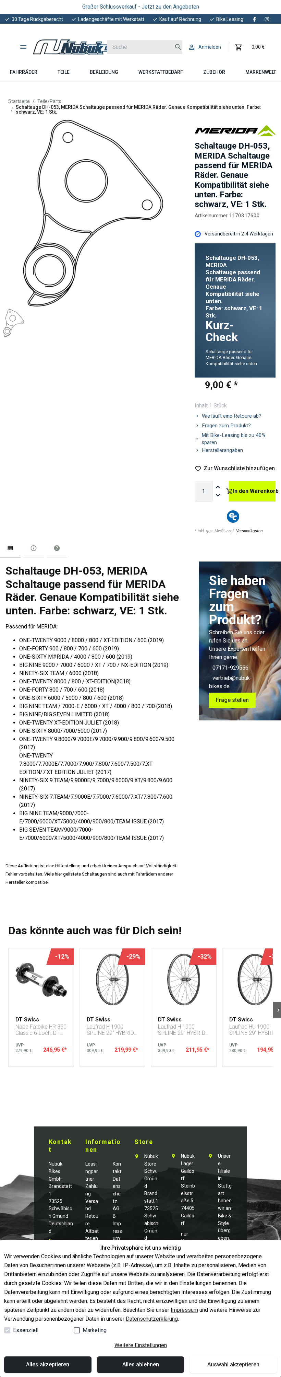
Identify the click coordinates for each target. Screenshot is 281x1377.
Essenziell (25, 1330)
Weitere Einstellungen (140, 1345)
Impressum (184, 1310)
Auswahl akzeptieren (233, 1364)
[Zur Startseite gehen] (77, 47)
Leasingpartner (91, 1171)
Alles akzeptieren (47, 1364)
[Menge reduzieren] (217, 495)
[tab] (10, 549)
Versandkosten (249, 531)
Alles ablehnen (140, 1364)
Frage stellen (232, 700)
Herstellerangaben (222, 450)
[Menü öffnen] (23, 47)
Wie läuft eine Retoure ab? (231, 416)
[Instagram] (267, 19)
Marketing (95, 1330)
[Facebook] (255, 19)
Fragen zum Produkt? (226, 426)
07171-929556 (230, 667)
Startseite (19, 101)
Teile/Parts (49, 101)
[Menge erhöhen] (217, 487)
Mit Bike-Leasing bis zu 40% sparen (233, 438)
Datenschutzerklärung (152, 1319)
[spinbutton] (203, 491)
